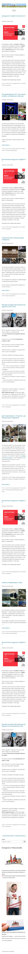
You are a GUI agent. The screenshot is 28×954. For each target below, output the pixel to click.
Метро (7, 295)
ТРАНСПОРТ (12, 295)
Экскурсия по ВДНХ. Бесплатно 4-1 (14, 17)
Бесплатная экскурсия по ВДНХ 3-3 (14, 501)
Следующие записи (20, 835)
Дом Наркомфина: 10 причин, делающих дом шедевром (14, 417)
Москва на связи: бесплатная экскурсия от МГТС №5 (14, 306)
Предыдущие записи (8, 835)
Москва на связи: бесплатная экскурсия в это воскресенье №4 (14, 725)
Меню (14, 10)
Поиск (3, 839)
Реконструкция (13, 150)
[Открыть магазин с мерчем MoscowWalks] (14, 898)
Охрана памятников (14, 489)
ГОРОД (7, 150)
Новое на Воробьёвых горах (12, 583)
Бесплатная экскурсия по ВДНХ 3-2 (14, 643)
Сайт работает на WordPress (8, 951)
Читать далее (6, 145)
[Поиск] (24, 841)
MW (24, 83)
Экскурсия (8, 85)
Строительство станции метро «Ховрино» (13, 239)
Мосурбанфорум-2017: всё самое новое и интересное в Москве (13, 95)
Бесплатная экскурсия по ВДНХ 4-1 (14, 160)
